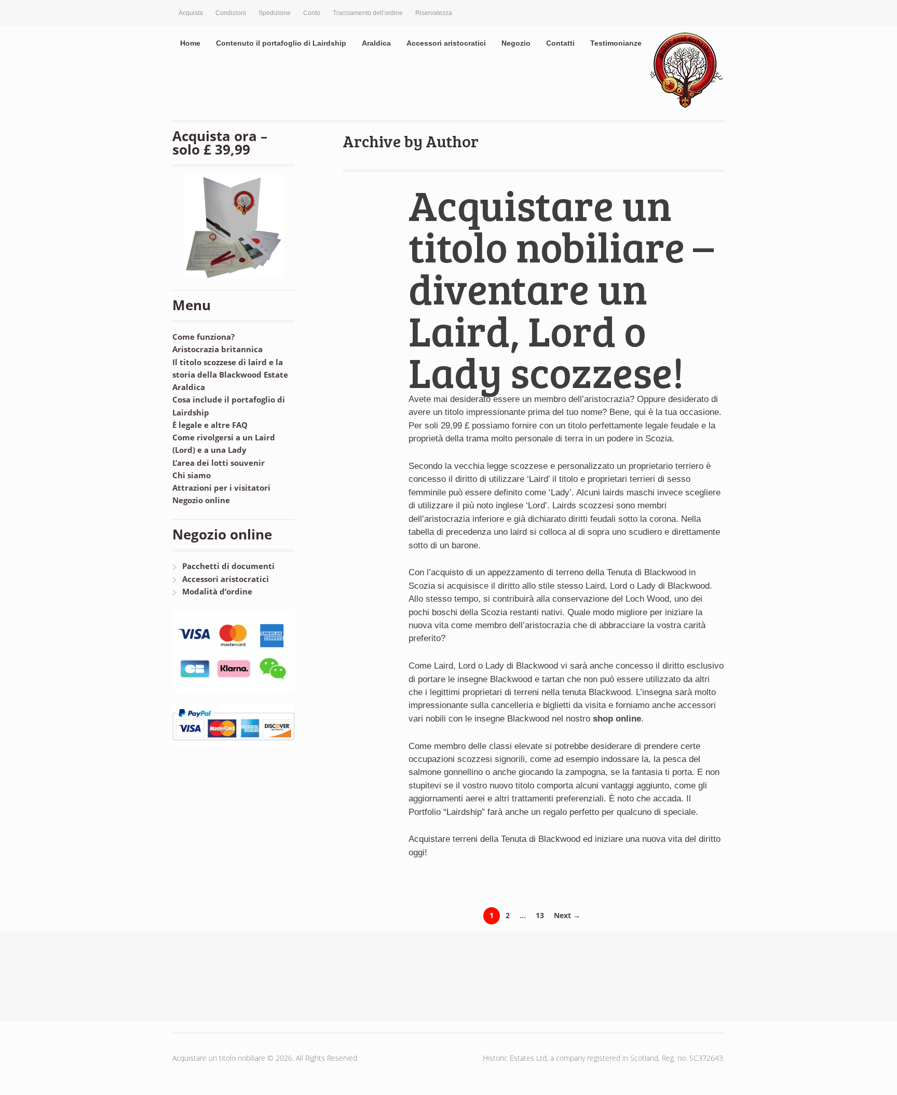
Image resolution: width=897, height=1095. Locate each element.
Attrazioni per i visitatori (221, 487)
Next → (567, 915)
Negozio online (201, 500)
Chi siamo (191, 475)
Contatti (560, 43)
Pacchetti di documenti (228, 566)
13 (540, 915)
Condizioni (230, 13)
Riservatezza (433, 13)
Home (190, 43)
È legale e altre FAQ (210, 425)
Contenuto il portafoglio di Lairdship (281, 43)
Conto (311, 13)
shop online (617, 719)
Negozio (516, 43)
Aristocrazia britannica (217, 349)
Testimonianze (616, 43)
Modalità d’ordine (217, 591)
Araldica (376, 43)
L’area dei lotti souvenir (218, 463)
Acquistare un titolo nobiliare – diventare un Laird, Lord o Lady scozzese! (561, 288)
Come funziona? (203, 336)
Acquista (191, 13)
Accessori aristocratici (446, 43)
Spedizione (275, 13)
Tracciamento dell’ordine (368, 13)
